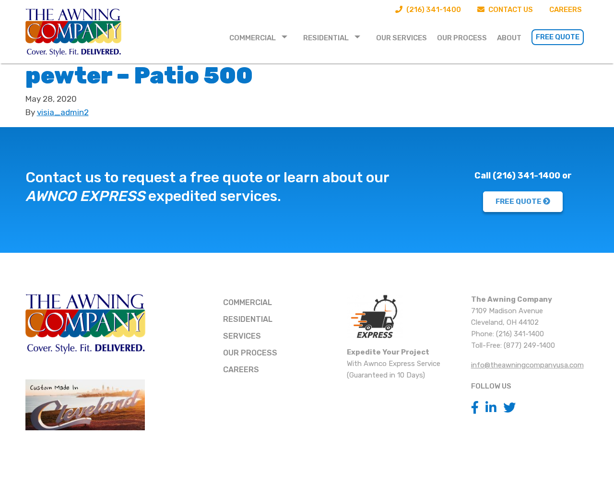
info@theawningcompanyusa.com (527, 365)
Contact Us (510, 9)
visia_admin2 (63, 112)
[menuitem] (261, 37)
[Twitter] (509, 408)
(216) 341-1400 (433, 9)
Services (242, 336)
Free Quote (557, 37)
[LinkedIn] (490, 408)
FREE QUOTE (519, 201)
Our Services (401, 38)
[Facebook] (475, 408)
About (509, 38)
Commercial (252, 38)
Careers (565, 9)
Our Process (462, 38)
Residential (326, 38)
